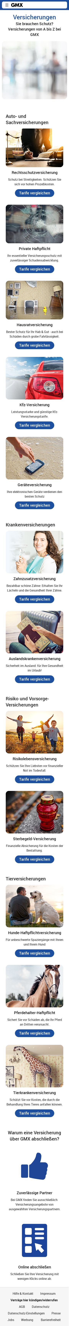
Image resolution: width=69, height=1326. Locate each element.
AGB (22, 1307)
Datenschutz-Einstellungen (26, 1313)
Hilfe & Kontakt (23, 1293)
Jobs (10, 1320)
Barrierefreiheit (50, 1320)
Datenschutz (40, 1307)
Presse (56, 1313)
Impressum (48, 1293)
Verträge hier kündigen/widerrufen (34, 1300)
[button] (7, 5)
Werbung (27, 1320)
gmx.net (17, 5)
